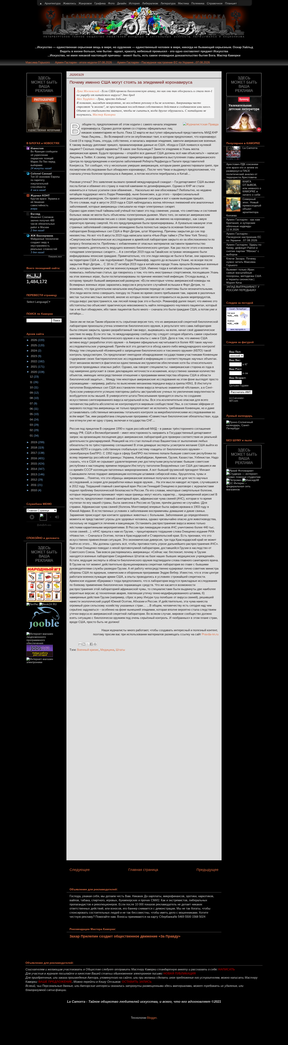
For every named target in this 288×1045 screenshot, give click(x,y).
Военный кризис (88, 649)
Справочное (215, 3)
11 (31, 382)
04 (32, 419)
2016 (34, 458)
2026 (34, 340)
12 (32, 376)
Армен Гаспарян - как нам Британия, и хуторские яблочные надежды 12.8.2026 (243, 224)
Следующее (80, 870)
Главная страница (143, 870)
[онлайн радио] (44, 525)
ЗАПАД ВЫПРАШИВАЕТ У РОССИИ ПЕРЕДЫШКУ (242, 288)
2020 (34, 371)
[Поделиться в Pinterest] (95, 644)
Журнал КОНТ (40, 195)
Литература (168, 3)
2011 (34, 484)
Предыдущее (207, 870)
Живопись (69, 3)
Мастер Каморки (104, 114)
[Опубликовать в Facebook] (91, 644)
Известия (37, 148)
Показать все (55, 256)
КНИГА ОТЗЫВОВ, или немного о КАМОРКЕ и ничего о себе (252, 188)
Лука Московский (88, 91)
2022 (34, 361)
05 (32, 414)
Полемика (197, 3)
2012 (34, 479)
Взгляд (35, 213)
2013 (34, 474)
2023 (34, 356)
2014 (34, 468)
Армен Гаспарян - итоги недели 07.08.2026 (92, 62)
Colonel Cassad (41, 173)
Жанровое (85, 3)
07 (32, 403)
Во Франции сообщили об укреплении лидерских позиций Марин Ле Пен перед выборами (44, 158)
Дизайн (121, 3)
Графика (100, 3)
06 (32, 408)
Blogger (152, 1017)
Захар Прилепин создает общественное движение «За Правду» (125, 936)
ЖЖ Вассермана (42, 235)
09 (32, 392)
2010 (34, 490)
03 (32, 424)
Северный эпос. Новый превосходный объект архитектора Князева (243, 207)
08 (32, 398)
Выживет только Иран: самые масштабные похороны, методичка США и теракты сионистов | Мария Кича (243, 276)
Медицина (107, 649)
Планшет (231, 3)
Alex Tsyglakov (86, 98)
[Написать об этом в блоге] (84, 644)
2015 (34, 463)
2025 (34, 345)
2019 (34, 442)
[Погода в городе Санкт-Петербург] (238, 330)
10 (32, 387)
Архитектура (53, 3)
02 (32, 430)
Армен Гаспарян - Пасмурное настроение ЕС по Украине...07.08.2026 (172, 62)
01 (32, 435)
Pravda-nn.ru (210, 634)
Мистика (183, 3)
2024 (34, 350)
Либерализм (150, 3)
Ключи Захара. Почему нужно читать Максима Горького (241, 262)
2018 (34, 447)
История (134, 3)
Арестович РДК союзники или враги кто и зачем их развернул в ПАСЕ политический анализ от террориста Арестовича (242, 171)
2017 (34, 452)
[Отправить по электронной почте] (80, 644)
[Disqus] (144, 707)
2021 (34, 366)
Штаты (120, 649)
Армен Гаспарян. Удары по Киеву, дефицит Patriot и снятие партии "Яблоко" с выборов (243, 249)
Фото (111, 3)
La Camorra (250, 147)
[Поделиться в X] (88, 644)
